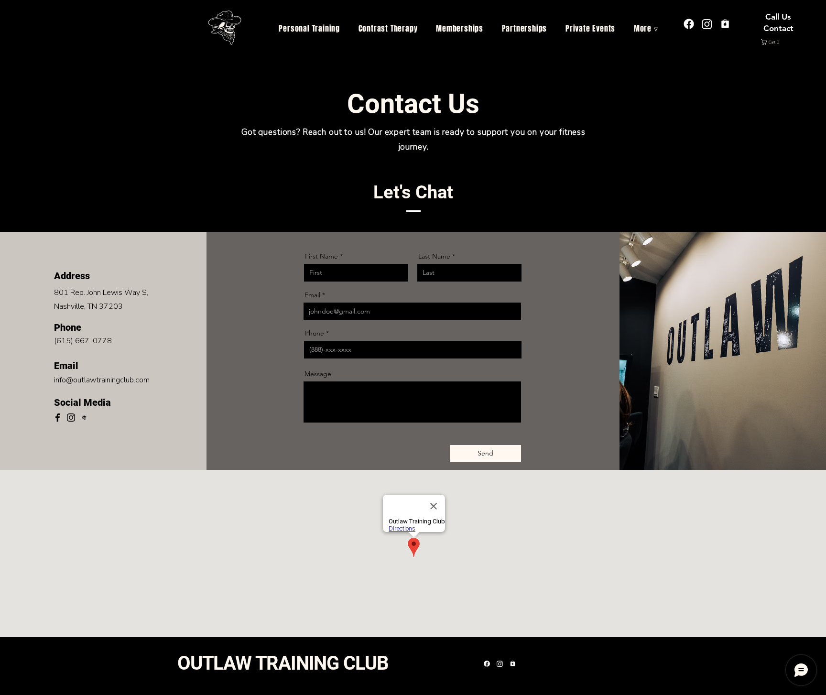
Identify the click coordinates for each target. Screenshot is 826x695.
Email (312, 295)
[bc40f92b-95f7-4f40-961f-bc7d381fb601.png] (84, 417)
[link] (779, 42)
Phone (314, 333)
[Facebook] (57, 417)
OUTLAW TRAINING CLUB (283, 663)
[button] (646, 28)
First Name (321, 256)
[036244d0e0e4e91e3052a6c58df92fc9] (725, 24)
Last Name (434, 256)
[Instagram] (707, 24)
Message (317, 373)
